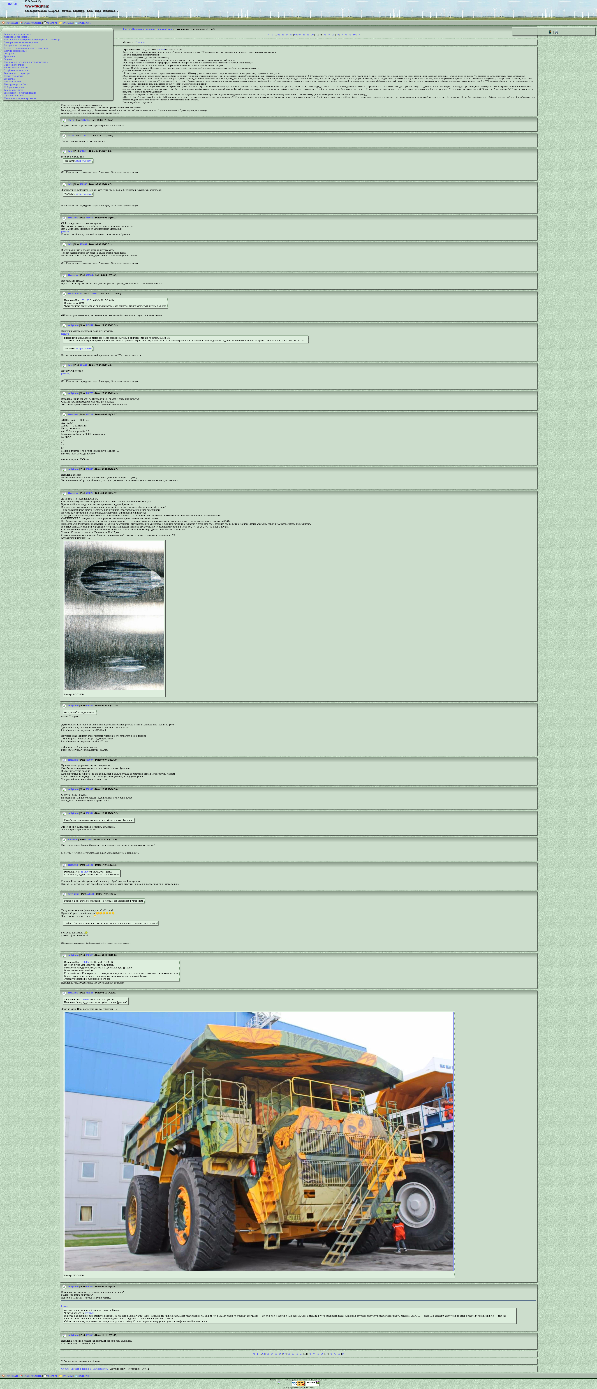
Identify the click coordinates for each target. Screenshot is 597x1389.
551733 (90, 894)
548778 (89, 393)
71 (316, 34)
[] (65, 231)
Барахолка (9, 78)
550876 (89, 493)
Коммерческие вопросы (16, 67)
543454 (83, 365)
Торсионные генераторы (17, 73)
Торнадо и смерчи (13, 90)
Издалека (140, 42)
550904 (89, 813)
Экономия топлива (14, 64)
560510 (89, 955)
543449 (89, 325)
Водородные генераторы (17, 45)
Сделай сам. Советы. (15, 95)
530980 (83, 184)
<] (269, 34)
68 (304, 34)
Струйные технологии (16, 70)
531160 (89, 275)
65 (291, 34)
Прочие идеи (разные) (15, 50)
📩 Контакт (83, 22)
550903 (89, 789)
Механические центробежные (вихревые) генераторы (32, 39)
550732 (89, 414)
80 (354, 34)
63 (283, 34)
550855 (89, 469)
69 (308, 34)
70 (312, 34)
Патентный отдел (13, 81)
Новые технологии (14, 76)
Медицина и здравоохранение (20, 98)
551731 (89, 864)
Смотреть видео (83, 160)
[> (359, 34)
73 (325, 34)
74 (329, 34)
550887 (89, 759)
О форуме (9, 53)
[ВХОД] (12, 4)
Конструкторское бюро (16, 84)
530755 (85, 120)
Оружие (8, 59)
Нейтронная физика (14, 87)
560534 (89, 1286)
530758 (85, 135)
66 (295, 34)
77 (341, 34)
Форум (126, 29)
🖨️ (557, 32)
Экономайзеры (164, 29)
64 (287, 34)
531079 (89, 217)
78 (346, 34)
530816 (83, 151)
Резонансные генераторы (17, 34)
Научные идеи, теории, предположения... (26, 62)
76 (337, 34)
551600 (88, 839)
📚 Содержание (31, 22)
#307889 (161, 49)
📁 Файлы (66, 22)
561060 (89, 1335)
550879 (89, 705)
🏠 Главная (10, 22)
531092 (83, 244)
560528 (89, 992)
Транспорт (9, 56)
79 (350, 34)
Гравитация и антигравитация (20, 92)
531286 (93, 293)
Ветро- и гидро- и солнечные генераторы (26, 48)
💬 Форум (50, 22)
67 (299, 34)
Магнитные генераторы (16, 36)
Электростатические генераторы (21, 42)
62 (279, 34)
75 (333, 34)
